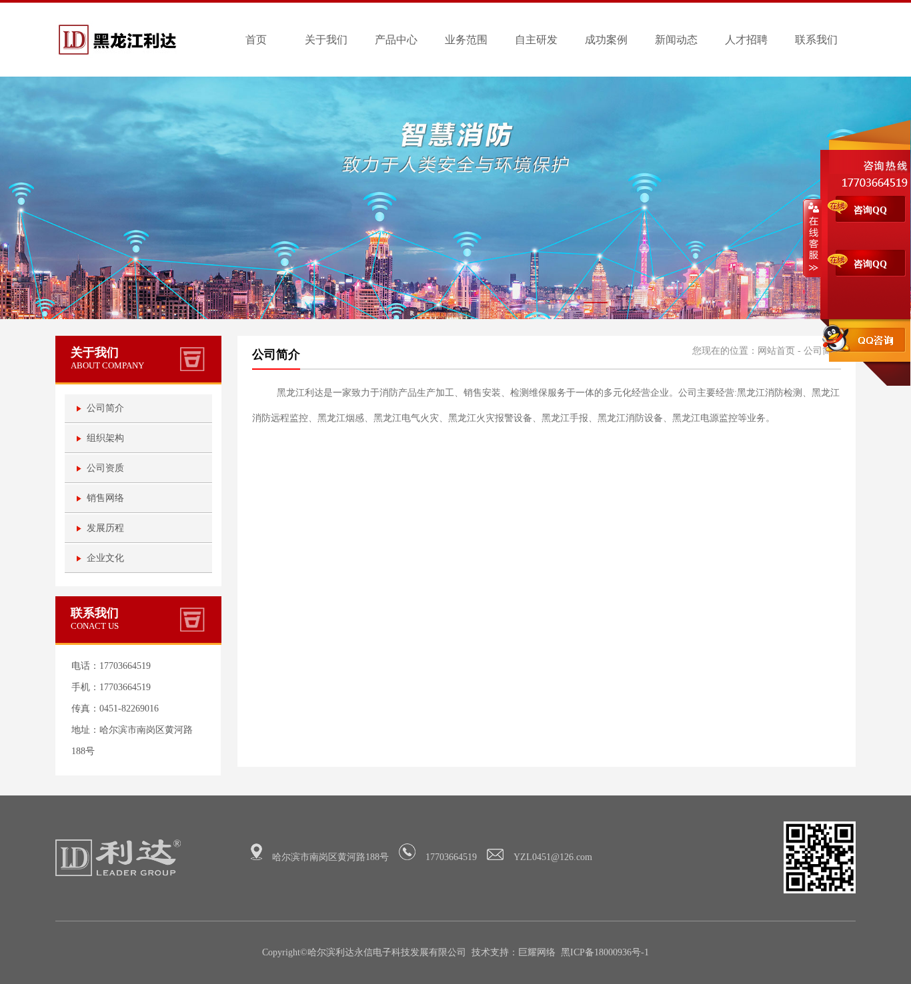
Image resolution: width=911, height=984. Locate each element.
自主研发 (536, 39)
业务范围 (466, 39)
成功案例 (606, 39)
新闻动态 (676, 39)
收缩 (812, 238)
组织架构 (105, 438)
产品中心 (396, 39)
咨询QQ (870, 210)
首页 (256, 39)
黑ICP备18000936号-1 (605, 952)
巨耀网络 (537, 952)
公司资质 (105, 468)
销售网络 (105, 498)
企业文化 (105, 558)
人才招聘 (746, 39)
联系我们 (816, 39)
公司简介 (105, 408)
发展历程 (105, 528)
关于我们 (326, 39)
